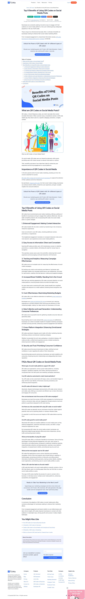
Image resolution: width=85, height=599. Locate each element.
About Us (26, 581)
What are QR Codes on (28, 61)
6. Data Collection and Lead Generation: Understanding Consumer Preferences (43, 76)
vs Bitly (60, 574)
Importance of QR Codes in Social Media (32, 63)
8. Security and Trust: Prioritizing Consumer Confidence (37, 79)
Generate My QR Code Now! (42, 54)
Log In (68, 2)
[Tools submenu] (40, 2)
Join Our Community (52, 557)
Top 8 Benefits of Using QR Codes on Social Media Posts (36, 65)
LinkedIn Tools (50, 587)
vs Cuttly (61, 578)
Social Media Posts (38, 61)
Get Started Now (42, 493)
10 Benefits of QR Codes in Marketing (32, 530)
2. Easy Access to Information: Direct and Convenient (37, 68)
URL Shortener (37, 574)
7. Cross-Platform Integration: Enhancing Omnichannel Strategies (39, 77)
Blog (25, 576)
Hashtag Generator (51, 579)
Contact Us (26, 584)
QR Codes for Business (39, 581)
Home (28, 7)
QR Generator (37, 576)
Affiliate (25, 586)
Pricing (25, 579)
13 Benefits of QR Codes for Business (32, 525)
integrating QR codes (35, 183)
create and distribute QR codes (37, 301)
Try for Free (74, 2)
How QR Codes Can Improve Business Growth (34, 522)
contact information (48, 320)
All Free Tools (50, 574)
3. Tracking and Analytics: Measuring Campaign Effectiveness (38, 70)
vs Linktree (61, 576)
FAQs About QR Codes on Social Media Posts (34, 81)
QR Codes (32, 7)
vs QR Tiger (61, 580)
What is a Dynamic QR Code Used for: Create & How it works (38, 532)
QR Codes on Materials (39, 584)
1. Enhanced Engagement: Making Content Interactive (36, 66)
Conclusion (25, 83)
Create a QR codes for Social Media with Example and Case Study (39, 527)
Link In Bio (36, 579)
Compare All (61, 582)
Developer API (37, 586)
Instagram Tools (51, 582)
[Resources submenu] (47, 2)
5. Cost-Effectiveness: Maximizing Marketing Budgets (37, 74)
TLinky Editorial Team (35, 20)
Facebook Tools (51, 584)
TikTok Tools (50, 577)
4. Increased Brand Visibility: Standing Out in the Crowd (37, 72)
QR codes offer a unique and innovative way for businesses (36, 178)
